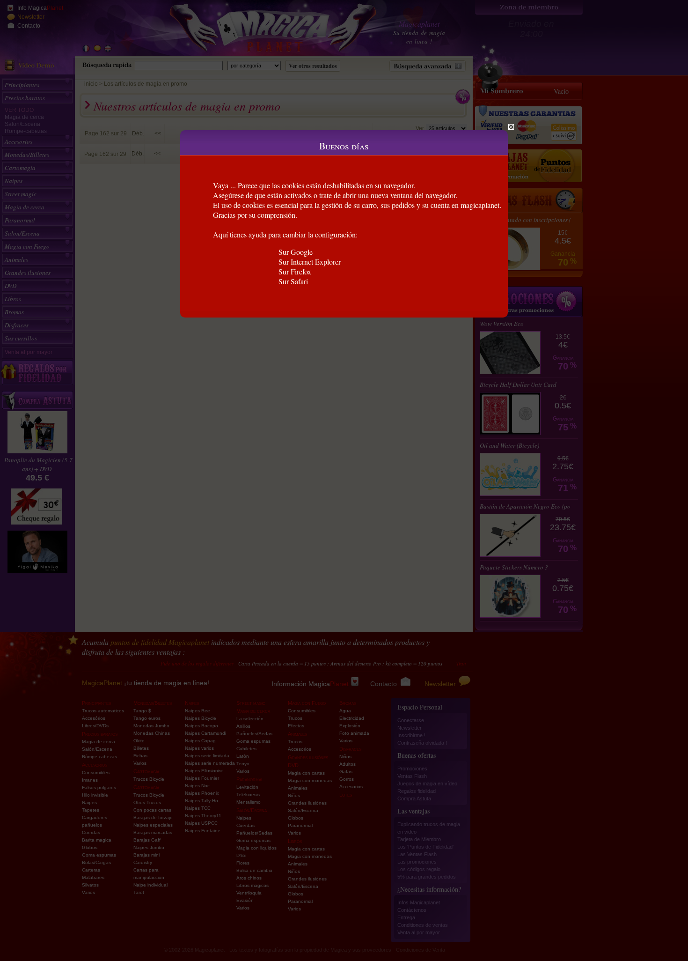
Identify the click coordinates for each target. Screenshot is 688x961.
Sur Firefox (294, 271)
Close (511, 127)
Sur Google (295, 252)
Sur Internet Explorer (309, 261)
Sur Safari (293, 281)
